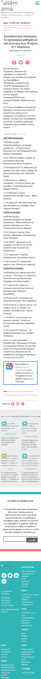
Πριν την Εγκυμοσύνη (29, 571)
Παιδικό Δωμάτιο (27, 649)
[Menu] (37, 3)
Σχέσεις (24, 639)
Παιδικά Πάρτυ (26, 654)
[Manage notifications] (5, 674)
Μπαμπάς (25, 636)
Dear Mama (5, 678)
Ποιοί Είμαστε (6, 600)
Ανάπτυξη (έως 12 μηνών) (30, 595)
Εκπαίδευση (25, 623)
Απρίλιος (11, 391)
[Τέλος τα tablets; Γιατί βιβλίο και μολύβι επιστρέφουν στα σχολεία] (10, 427)
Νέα (18, 23)
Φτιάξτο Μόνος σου (28, 657)
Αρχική (5, 23)
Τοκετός (24, 586)
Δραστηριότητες (27, 605)
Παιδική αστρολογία (7, 670)
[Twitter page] (10, 576)
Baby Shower (26, 662)
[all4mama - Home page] (10, 5)
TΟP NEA (12, 23)
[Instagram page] (4, 582)
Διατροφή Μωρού (28, 602)
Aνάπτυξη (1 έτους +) (29, 613)
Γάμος (24, 659)
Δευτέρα (18, 391)
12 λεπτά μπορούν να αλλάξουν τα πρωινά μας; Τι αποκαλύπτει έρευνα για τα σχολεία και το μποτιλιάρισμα (30, 476)
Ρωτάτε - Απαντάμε (28, 673)
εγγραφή (32, 540)
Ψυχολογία (25, 581)
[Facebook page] (4, 576)
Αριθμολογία (5, 673)
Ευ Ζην (24, 641)
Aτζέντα (4, 657)
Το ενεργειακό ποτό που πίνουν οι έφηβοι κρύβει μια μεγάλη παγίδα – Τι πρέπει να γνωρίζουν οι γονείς (10, 476)
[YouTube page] (16, 576)
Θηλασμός (25, 600)
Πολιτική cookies (7, 605)
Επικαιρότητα (24, 23)
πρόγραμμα (33, 395)
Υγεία (23, 579)
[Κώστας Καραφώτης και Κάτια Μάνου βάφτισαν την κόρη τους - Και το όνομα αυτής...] (31, 428)
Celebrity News (6, 652)
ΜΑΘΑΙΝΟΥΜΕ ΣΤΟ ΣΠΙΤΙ (14, 134)
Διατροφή (25, 584)
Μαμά (23, 634)
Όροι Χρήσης (5, 603)
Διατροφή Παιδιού (28, 618)
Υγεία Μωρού (26, 597)
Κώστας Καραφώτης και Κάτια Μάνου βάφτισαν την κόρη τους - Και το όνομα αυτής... (30, 444)
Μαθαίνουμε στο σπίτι (20, 395)
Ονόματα (4, 675)
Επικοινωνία (5, 598)
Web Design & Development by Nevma (10, 611)
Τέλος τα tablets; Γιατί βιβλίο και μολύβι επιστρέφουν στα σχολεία (9, 441)
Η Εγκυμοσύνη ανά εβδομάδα (28, 575)
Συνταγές (4, 654)
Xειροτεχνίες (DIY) (28, 652)
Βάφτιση (24, 664)
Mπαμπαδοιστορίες (7, 665)
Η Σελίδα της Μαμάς (8, 668)
